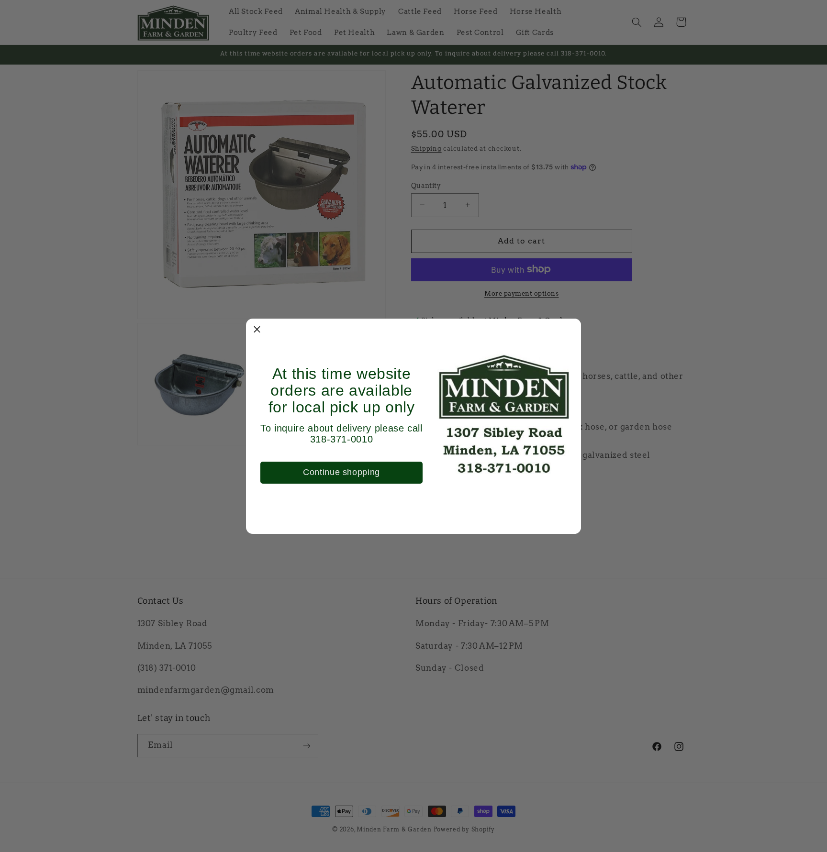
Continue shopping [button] (341, 472)
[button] (257, 329)
